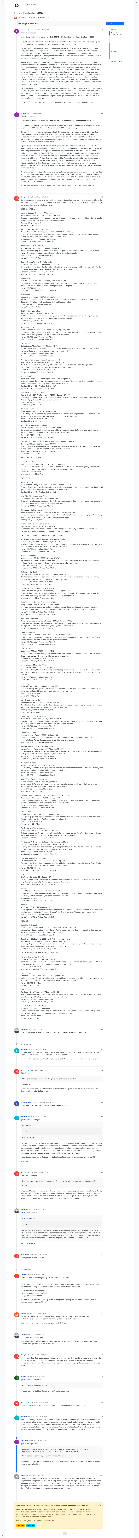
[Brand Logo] (17, 4)
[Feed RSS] (48, 18)
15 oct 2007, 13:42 (41, 1049)
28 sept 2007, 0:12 (43, 30)
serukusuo (24, 1049)
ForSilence (24, 1440)
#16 (102, 1376)
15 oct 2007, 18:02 (49, 1102)
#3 (102, 197)
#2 (102, 113)
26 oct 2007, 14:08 (39, 1334)
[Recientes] (2, 2)
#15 (102, 1355)
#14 (102, 1334)
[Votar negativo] (97, 107)
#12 (102, 1274)
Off (15, 17)
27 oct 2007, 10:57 (41, 1440)
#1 (102, 30)
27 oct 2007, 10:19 (39, 1376)
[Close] (100, 1505)
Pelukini (23, 1029)
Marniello (24, 1313)
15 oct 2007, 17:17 (42, 1070)
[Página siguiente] (78, 1533)
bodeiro (23, 1274)
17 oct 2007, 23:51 (42, 1172)
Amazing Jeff (25, 30)
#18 (102, 1416)
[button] (2, 1535)
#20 (101, 1475)
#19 (102, 1440)
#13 (102, 1313)
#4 (102, 1029)
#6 (102, 1070)
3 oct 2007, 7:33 (39, 1029)
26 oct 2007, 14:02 (39, 1274)
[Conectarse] (136, 2)
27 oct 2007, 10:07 (42, 1355)
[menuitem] (136, 2)
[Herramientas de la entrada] (101, 107)
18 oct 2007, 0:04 (39, 1209)
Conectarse (30, 1525)
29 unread (114, 51)
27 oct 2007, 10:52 (41, 1416)
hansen (23, 1475)
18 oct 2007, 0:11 (42, 1254)
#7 (102, 1102)
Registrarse (20, 1525)
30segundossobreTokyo (28, 1102)
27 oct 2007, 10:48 (42, 1402)
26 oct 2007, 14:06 (40, 1313)
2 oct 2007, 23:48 (42, 197)
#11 (102, 1254)
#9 (102, 1172)
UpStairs (23, 1376)
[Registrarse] (136, 6)
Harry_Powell (25, 197)
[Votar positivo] (90, 107)
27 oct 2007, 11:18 (38, 1475)
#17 (102, 1402)
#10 (102, 1209)
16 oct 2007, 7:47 (40, 1116)
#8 (102, 1116)
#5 (102, 1049)
